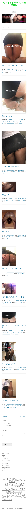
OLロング (4, 479)
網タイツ (11, 369)
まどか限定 (11, 479)
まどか (9, 72)
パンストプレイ (5, 461)
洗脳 (7, 369)
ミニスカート (21, 170)
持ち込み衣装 (21, 496)
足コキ (16, 498)
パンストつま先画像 (6, 460)
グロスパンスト (5, 480)
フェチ (11, 490)
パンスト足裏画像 (19, 119)
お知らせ (9, 300)
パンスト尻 (17, 486)
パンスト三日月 (19, 485)
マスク (19, 198)
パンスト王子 (13, 488)
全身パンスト (20, 495)
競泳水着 (9, 302)
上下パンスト (5, 495)
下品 (23, 198)
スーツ (24, 480)
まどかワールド (10, 69)
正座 (21, 332)
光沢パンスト (12, 495)
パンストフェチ (8, 485)
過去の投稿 (5, 416)
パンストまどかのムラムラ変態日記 (14, 4)
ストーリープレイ (18, 480)
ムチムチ (13, 70)
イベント (17, 300)
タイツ (7, 482)
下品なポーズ (6, 231)
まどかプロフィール (6, 423)
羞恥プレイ (12, 498)
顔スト (19, 498)
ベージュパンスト (20, 121)
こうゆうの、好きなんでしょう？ (12, 400)
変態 (15, 496)
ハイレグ (20, 367)
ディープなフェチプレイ (10, 364)
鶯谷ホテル (4, 470)
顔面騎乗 (23, 498)
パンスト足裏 (12, 121)
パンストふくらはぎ (19, 483)
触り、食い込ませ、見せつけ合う (12, 268)
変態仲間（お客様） (6, 467)
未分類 (3, 468)
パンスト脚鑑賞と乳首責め (10, 166)
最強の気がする (7, 116)
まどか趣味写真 (5, 458)
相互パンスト (5, 498)
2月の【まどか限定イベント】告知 (13, 297)
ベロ (5, 491)
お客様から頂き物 (5, 453)
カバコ (20, 479)
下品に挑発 (5, 195)
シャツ (3, 405)
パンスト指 (5, 121)
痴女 (7, 200)
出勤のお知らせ (7, 496)
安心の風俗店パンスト (6, 425)
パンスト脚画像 (18, 272)
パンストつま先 (7, 483)
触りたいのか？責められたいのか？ (13, 66)
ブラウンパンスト (6, 70)
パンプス (5, 490)
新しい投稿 (23, 416)
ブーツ (3, 491)
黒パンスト (6, 171)
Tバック (3, 273)
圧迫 (12, 496)
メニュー (14, 11)
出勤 (3, 496)
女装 (17, 496)
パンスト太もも (21, 69)
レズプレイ (19, 493)
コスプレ (11, 480)
